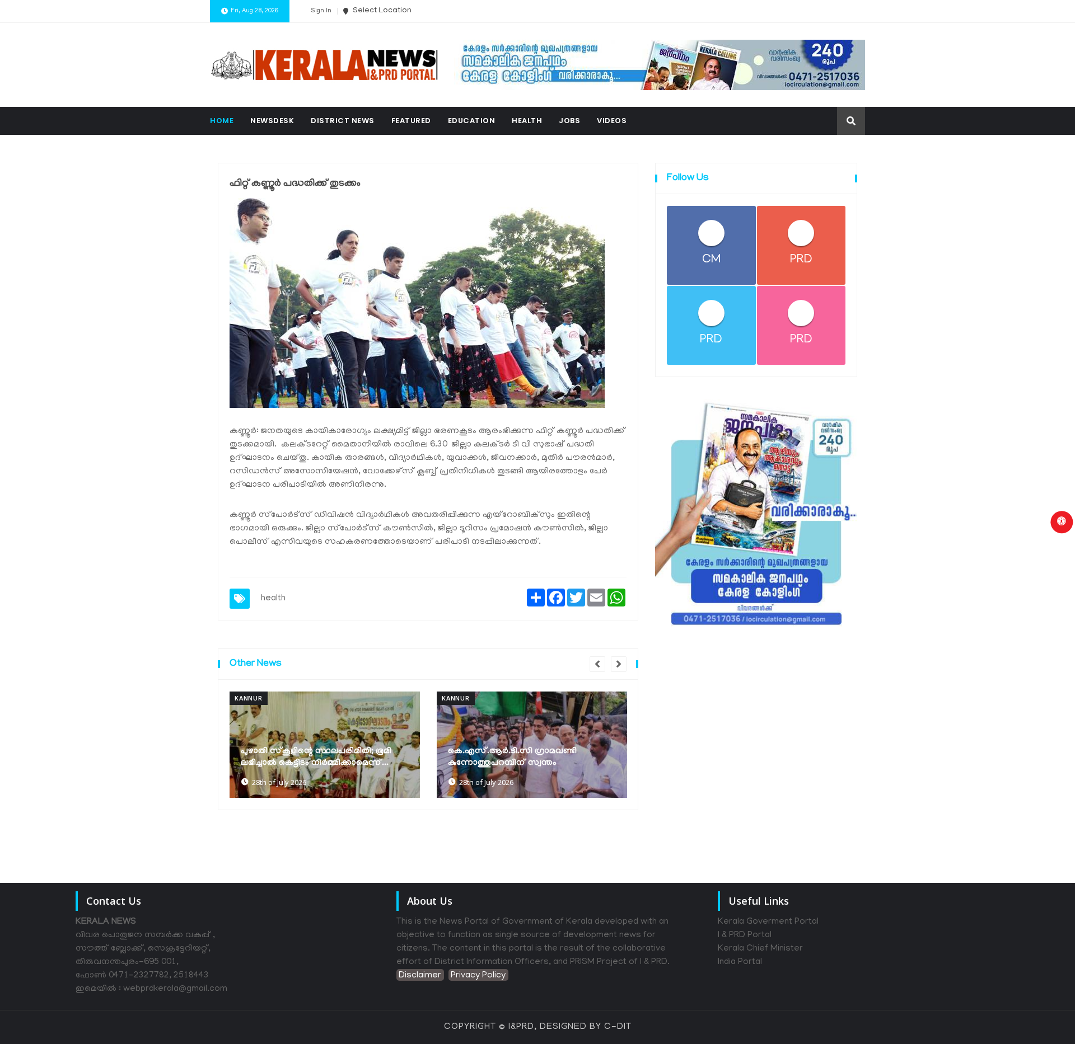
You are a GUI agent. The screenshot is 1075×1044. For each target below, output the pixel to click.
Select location (381, 11)
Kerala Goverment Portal (768, 922)
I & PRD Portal (745, 935)
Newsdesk (272, 120)
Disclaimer (420, 976)
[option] (324, 744)
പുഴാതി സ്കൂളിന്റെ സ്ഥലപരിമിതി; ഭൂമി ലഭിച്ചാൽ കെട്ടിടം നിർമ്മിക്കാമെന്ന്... (316, 757)
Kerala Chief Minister (760, 949)
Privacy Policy (478, 976)
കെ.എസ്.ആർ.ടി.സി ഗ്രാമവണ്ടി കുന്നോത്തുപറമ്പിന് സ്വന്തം (512, 757)
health (273, 599)
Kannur (249, 698)
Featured (411, 120)
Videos (612, 120)
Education (472, 120)
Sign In (321, 11)
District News (343, 120)
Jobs (569, 120)
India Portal (740, 962)
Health (527, 120)
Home (221, 120)
